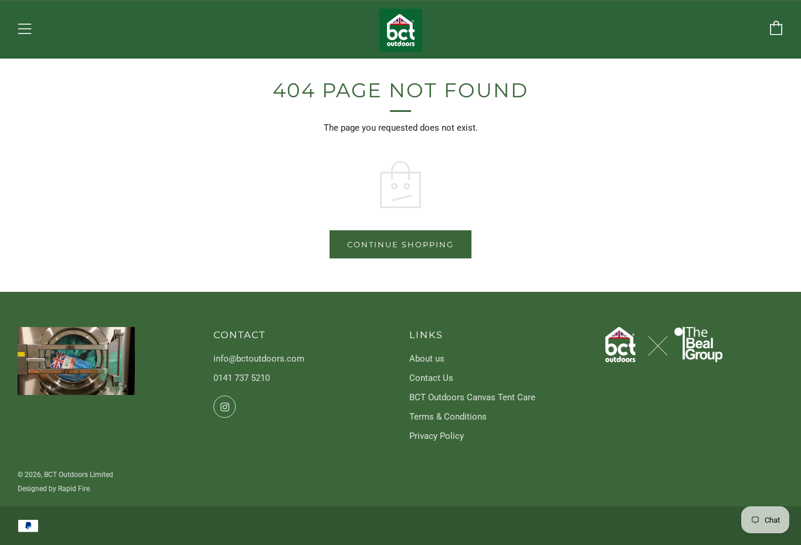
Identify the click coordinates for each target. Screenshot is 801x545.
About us (426, 358)
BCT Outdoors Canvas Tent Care (472, 397)
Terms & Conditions (448, 416)
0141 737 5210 (241, 378)
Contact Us (431, 378)
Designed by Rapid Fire (54, 489)
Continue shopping (400, 244)
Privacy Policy (436, 436)
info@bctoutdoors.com (258, 358)
